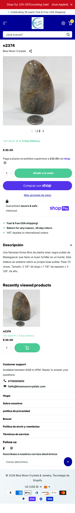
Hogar (7, 395)
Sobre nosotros (12, 403)
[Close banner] (71, 4)
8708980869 (16, 381)
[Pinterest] (11, 448)
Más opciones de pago (37, 195)
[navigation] (43, 131)
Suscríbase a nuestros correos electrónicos (30, 454)
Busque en (68, 34)
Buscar (7, 418)
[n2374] (21, 308)
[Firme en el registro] (63, 23)
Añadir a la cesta (43, 173)
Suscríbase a (68, 461)
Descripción (13, 245)
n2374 (7, 331)
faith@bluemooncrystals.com (27, 386)
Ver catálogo (5, 23)
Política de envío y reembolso (21, 426)
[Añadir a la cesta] (27, 347)
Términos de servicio (16, 434)
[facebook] (4, 448)
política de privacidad (16, 411)
